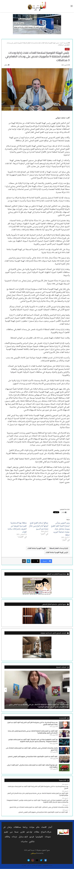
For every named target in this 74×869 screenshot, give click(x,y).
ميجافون (33, 853)
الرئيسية (66, 43)
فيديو (31, 836)
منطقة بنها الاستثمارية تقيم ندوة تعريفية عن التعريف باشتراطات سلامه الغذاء (17, 527)
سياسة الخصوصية (47, 865)
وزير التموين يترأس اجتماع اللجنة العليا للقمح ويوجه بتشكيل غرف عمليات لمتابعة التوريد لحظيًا (60, 529)
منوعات (48, 836)
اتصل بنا (24, 865)
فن (4, 827)
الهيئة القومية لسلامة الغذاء (36, 548)
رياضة (25, 827)
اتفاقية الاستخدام (37, 865)
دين (11, 832)
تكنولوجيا (39, 836)
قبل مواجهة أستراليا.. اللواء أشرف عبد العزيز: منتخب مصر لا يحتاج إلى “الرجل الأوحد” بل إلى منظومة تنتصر (32, 766)
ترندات (14, 836)
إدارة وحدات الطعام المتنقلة (58, 548)
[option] (37, 690)
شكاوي (31, 841)
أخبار (61, 43)
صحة (16, 832)
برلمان (9, 827)
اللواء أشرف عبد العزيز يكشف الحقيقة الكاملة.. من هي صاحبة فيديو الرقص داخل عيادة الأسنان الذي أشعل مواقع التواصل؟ (39, 705)
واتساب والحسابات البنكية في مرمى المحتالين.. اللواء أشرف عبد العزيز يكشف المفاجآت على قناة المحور (32, 749)
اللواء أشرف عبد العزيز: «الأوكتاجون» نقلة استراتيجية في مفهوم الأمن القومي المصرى (33, 756)
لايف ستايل (23, 836)
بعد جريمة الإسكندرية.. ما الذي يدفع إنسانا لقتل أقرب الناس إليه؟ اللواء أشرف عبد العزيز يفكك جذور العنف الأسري (33, 723)
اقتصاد (43, 827)
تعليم (6, 832)
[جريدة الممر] (37, 6)
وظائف (7, 836)
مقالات (36, 832)
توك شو (29, 832)
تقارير (22, 832)
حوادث (31, 827)
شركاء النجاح (46, 832)
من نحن (29, 865)
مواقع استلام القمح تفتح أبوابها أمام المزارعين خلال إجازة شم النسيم (38, 526)
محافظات (17, 827)
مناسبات (24, 841)
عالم (38, 827)
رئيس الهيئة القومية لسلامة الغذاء (56, 552)
